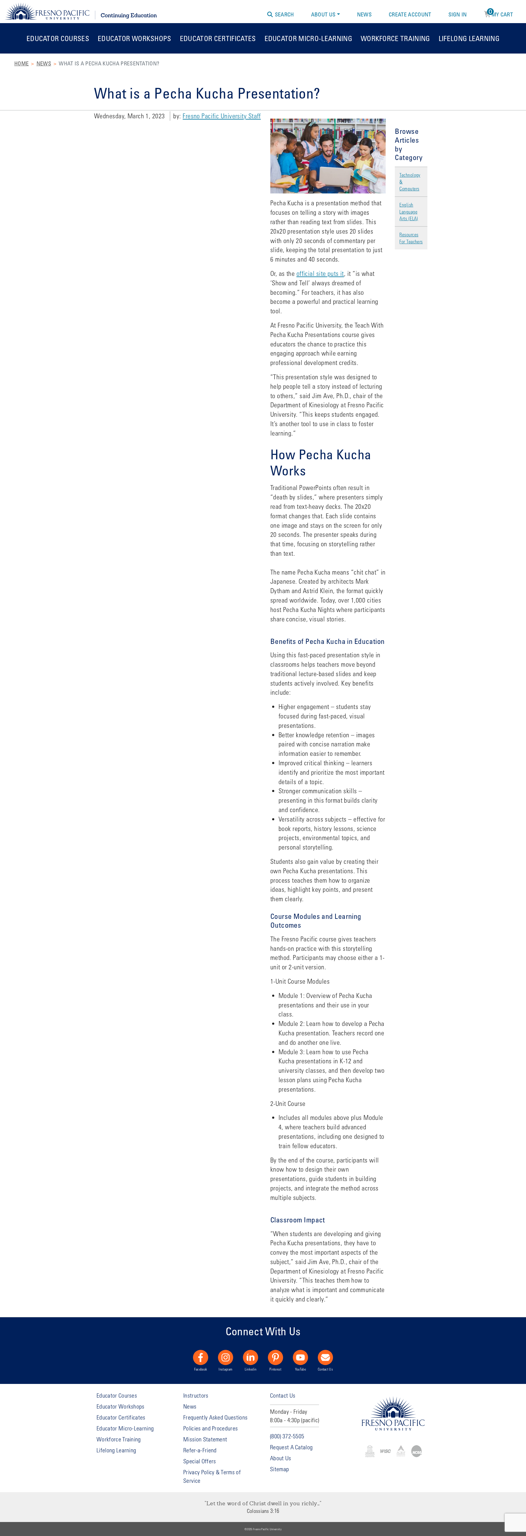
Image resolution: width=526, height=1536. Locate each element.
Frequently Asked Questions (215, 1417)
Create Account (410, 14)
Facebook (200, 1369)
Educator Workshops (134, 38)
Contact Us (325, 1369)
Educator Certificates (218, 38)
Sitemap (279, 1468)
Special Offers (199, 1461)
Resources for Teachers (411, 237)
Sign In (457, 14)
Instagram (225, 1369)
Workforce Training (395, 38)
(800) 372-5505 (287, 1436)
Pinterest (275, 1369)
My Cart (501, 13)
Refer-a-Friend (199, 1450)
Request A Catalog (291, 1447)
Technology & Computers (409, 181)
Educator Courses (57, 38)
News (364, 14)
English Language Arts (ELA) (408, 211)
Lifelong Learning (469, 38)
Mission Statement (205, 1439)
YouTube (300, 1369)
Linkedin (251, 1369)
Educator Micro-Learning (308, 38)
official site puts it (320, 273)
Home (21, 63)
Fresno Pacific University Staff (222, 116)
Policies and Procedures (210, 1428)
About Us (323, 14)
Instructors (196, 1395)
